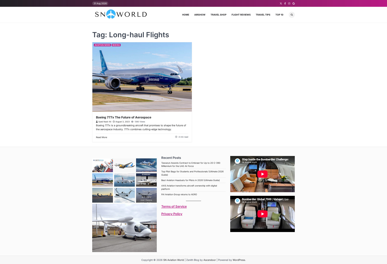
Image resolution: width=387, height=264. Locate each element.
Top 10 (279, 14)
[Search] (292, 15)
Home (185, 14)
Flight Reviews (241, 14)
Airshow (199, 14)
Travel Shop (218, 14)
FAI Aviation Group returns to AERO (179, 194)
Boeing (116, 45)
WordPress (239, 259)
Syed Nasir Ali (104, 122)
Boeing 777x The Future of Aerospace (123, 117)
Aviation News (102, 45)
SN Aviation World (173, 259)
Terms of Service (174, 206)
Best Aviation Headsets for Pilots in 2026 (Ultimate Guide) (190, 180)
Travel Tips (263, 14)
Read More (101, 137)
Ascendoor (209, 259)
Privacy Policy (171, 214)
